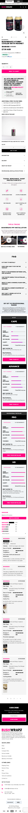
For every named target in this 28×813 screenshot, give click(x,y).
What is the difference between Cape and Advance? (14, 272)
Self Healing (6, 339)
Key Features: (7, 352)
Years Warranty (5, 332)
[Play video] (8, 240)
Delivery (4, 160)
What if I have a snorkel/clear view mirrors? (13, 283)
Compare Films (5, 750)
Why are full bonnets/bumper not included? (13, 288)
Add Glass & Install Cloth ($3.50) (11, 103)
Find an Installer (5, 753)
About (3, 748)
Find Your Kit (14, 359)
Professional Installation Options (12, 171)
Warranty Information (7, 758)
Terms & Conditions (6, 775)
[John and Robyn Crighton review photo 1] (5, 609)
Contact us (4, 778)
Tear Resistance (6, 336)
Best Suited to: (7, 348)
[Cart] (23, 7)
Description (5, 155)
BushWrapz (5, 39)
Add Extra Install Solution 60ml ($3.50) (13, 107)
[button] (5, 47)
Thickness (5, 345)
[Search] (20, 7)
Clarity (5, 342)
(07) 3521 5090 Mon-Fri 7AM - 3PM (9, 792)
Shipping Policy (5, 765)
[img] (6, 538)
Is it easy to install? (8, 262)
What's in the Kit (7, 165)
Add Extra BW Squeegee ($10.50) (12, 105)
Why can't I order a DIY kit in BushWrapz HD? (11, 294)
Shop (3, 745)
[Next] (25, 37)
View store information (19, 94)
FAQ (3, 770)
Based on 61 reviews (7, 515)
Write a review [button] (14, 518)
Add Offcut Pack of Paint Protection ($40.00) (13, 111)
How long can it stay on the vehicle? (11, 267)
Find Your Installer (14, 455)
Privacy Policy (5, 773)
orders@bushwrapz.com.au (11, 788)
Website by (14, 807)
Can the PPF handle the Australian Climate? (13, 278)
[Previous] (2, 37)
